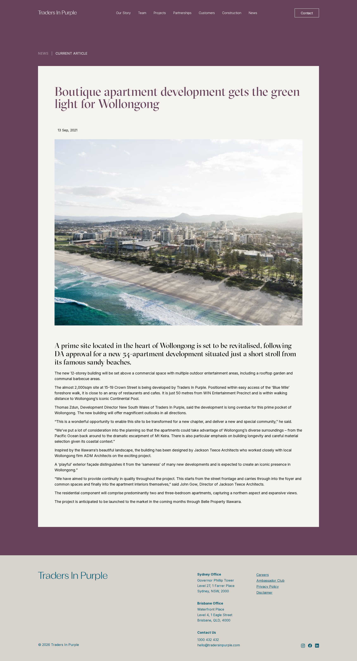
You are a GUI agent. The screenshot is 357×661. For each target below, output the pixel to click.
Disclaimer (264, 592)
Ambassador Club (270, 580)
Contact (307, 13)
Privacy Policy (267, 586)
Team (142, 13)
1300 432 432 (208, 640)
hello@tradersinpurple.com (218, 645)
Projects (160, 13)
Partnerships (182, 13)
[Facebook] (310, 646)
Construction (231, 13)
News (253, 13)
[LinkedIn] (317, 646)
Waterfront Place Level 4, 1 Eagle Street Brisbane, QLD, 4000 (214, 611)
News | (47, 53)
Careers (262, 575)
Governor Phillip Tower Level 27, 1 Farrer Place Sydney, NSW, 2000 (215, 582)
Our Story (123, 13)
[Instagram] (303, 646)
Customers (207, 13)
